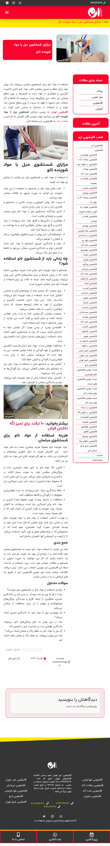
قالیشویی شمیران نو (88, 341)
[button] (7, 12)
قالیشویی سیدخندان (88, 312)
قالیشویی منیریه (90, 254)
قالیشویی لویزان (90, 259)
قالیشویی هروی (90, 336)
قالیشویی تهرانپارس (88, 154)
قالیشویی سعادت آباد (92, 785)
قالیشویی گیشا (91, 283)
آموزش (99, 109)
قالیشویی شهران (90, 297)
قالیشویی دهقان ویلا (88, 441)
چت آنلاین (55, 839)
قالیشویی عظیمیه (89, 422)
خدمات (100, 455)
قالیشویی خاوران (89, 326)
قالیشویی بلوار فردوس (87, 230)
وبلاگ (99, 91)
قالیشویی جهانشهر (89, 426)
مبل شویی (97, 97)
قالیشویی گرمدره (90, 288)
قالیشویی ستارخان (89, 293)
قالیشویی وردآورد (89, 264)
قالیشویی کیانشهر (89, 331)
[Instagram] (13, 3)
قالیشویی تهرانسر (89, 225)
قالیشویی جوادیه (89, 317)
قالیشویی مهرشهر (89, 436)
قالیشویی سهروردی (89, 250)
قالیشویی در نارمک (89, 407)
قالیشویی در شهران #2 (87, 412)
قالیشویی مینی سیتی (88, 350)
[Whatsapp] (20, 3)
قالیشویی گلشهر (90, 431)
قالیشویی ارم (97, 145)
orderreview (97, 460)
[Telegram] (7, 3)
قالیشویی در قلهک (89, 345)
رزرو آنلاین (92, 839)
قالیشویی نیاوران (89, 188)
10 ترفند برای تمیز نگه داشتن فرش (39, 426)
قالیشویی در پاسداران (87, 235)
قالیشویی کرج (91, 365)
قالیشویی (98, 103)
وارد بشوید (71, 706)
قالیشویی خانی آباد (88, 321)
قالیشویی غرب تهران (88, 355)
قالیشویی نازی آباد (89, 245)
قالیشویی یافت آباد (88, 273)
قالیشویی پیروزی (90, 192)
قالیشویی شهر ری (89, 240)
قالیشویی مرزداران (89, 269)
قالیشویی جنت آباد (92, 791)
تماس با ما (18, 839)
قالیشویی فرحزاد (90, 302)
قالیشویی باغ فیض (88, 278)
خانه (106, 22)
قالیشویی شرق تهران (88, 360)
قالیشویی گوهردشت (88, 417)
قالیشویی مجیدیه (89, 307)
